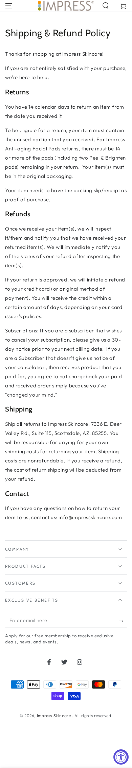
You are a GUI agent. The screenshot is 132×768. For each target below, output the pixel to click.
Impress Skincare (54, 715)
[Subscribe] (123, 620)
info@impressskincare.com (90, 517)
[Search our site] (105, 6)
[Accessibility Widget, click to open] (121, 757)
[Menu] (9, 6)
